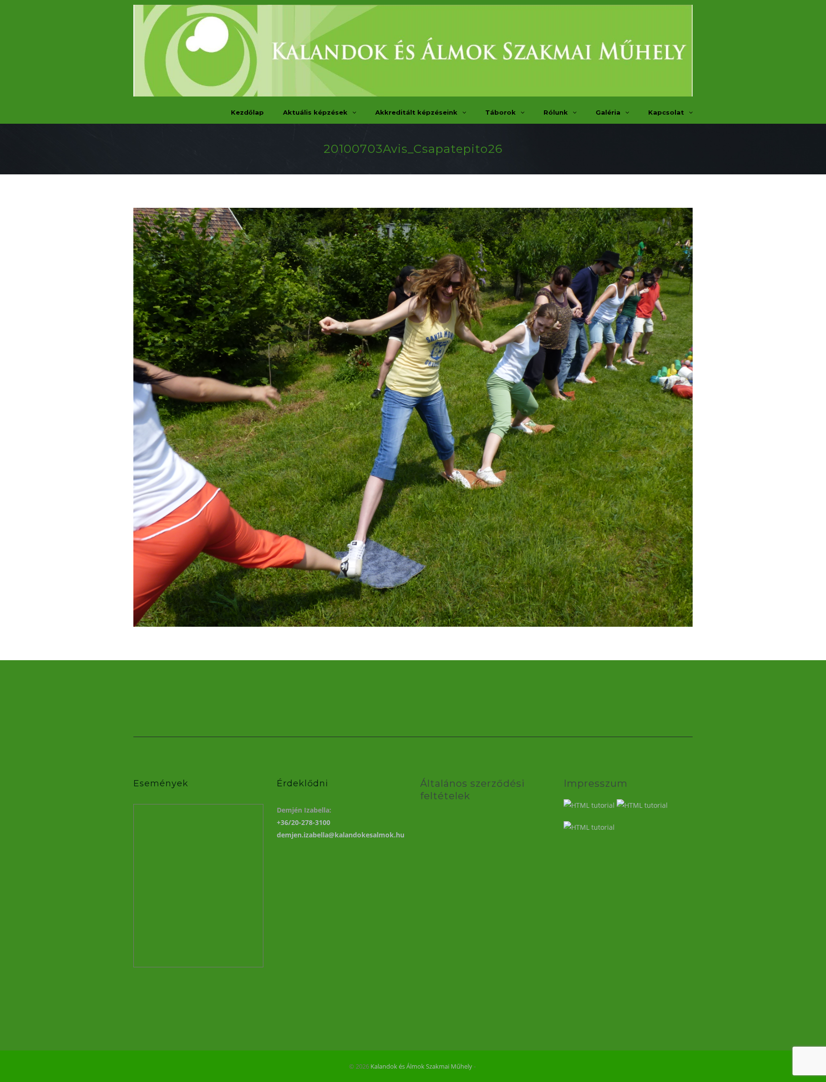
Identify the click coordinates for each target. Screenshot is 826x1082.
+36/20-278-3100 (303, 822)
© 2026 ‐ (413, 1066)
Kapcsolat (666, 112)
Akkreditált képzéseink (416, 112)
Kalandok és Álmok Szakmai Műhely (421, 1066)
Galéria (608, 112)
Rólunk (555, 112)
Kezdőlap (247, 112)
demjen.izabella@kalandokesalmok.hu (340, 834)
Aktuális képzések (315, 112)
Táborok (500, 112)
